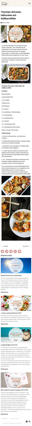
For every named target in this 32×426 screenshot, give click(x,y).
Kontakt (5, 418)
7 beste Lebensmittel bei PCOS (11, 313)
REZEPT (4, 8)
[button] (29, 3)
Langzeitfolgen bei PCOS (9, 345)
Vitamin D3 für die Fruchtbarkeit (11, 275)
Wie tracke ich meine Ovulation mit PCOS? (14, 390)
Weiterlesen (4, 292)
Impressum (14, 418)
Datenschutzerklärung (12, 423)
